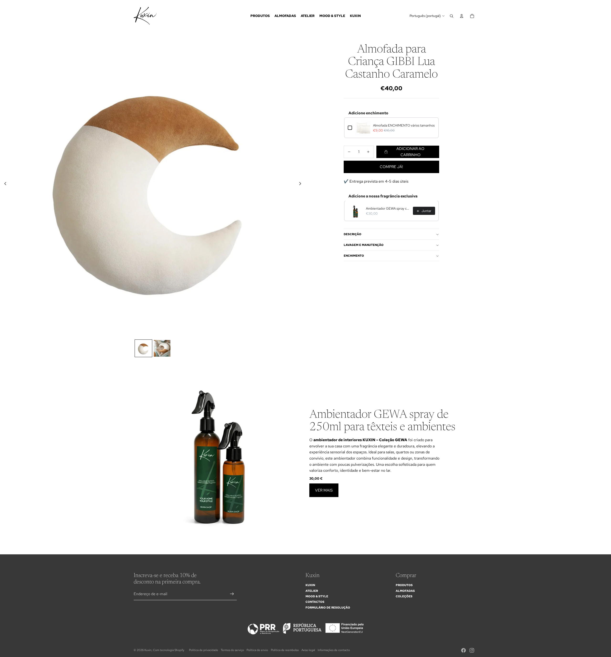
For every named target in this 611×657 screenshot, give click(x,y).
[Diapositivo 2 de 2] (162, 348)
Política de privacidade (203, 650)
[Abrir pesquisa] (451, 16)
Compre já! (391, 166)
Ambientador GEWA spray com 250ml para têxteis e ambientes (388, 209)
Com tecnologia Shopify (168, 650)
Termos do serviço (232, 650)
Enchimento (354, 256)
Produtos (404, 585)
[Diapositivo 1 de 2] (143, 348)
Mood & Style (317, 596)
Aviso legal (308, 650)
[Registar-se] (232, 594)
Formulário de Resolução (328, 607)
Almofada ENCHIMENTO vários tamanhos (404, 125)
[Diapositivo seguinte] (302, 184)
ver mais (324, 490)
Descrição (352, 234)
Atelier (312, 591)
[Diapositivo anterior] (4, 184)
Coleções (404, 596)
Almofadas (405, 591)
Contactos (315, 602)
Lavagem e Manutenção (364, 245)
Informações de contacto (334, 650)
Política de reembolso (285, 650)
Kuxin (310, 585)
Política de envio (257, 650)
